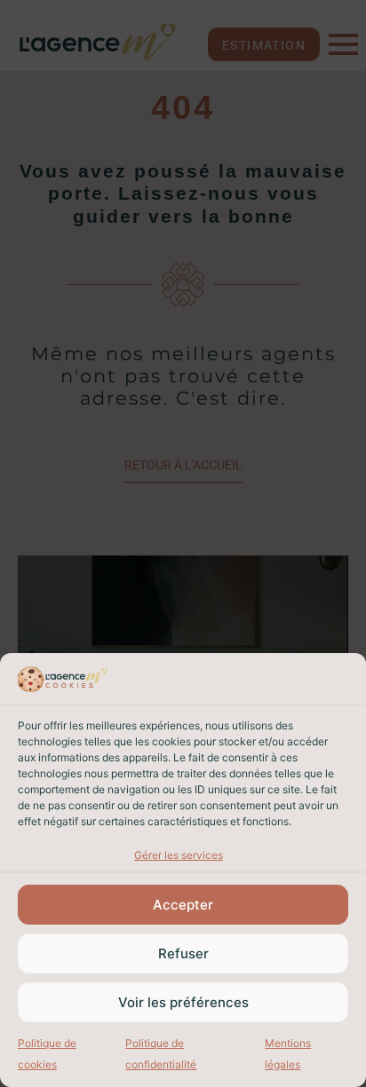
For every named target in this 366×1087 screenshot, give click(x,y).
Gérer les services (178, 855)
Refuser (183, 953)
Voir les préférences (183, 1002)
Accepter (183, 904)
